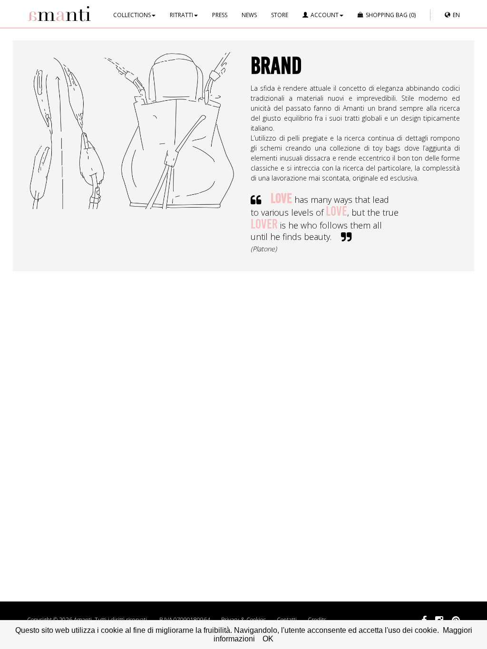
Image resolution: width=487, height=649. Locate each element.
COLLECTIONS (132, 15)
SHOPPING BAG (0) (391, 15)
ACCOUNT (325, 15)
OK (268, 639)
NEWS (249, 15)
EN (456, 15)
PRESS (219, 15)
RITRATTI (181, 15)
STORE (279, 15)
